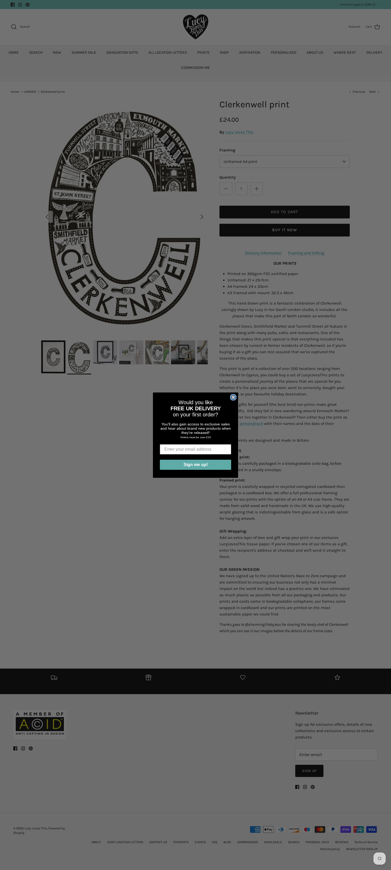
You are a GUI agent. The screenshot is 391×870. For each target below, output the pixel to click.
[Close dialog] (233, 397)
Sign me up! (196, 464)
